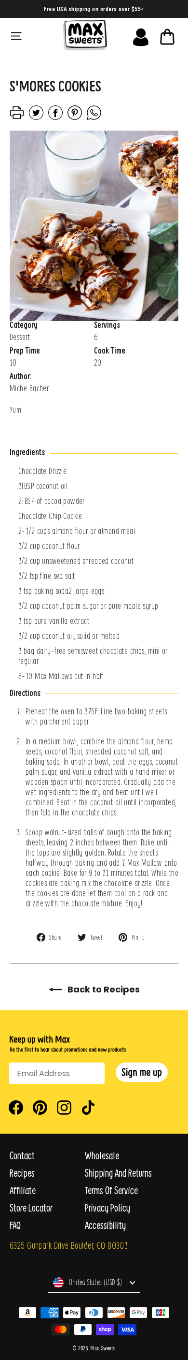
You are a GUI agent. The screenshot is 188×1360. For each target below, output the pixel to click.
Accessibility (105, 1225)
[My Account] (140, 35)
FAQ (15, 1225)
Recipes (22, 1173)
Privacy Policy (107, 1208)
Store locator (31, 1208)
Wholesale (102, 1156)
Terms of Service (111, 1190)
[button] (142, 1072)
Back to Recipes (103, 989)
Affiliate (23, 1190)
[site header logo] (85, 35)
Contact (22, 1156)
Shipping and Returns (118, 1173)
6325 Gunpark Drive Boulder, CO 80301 (68, 1245)
